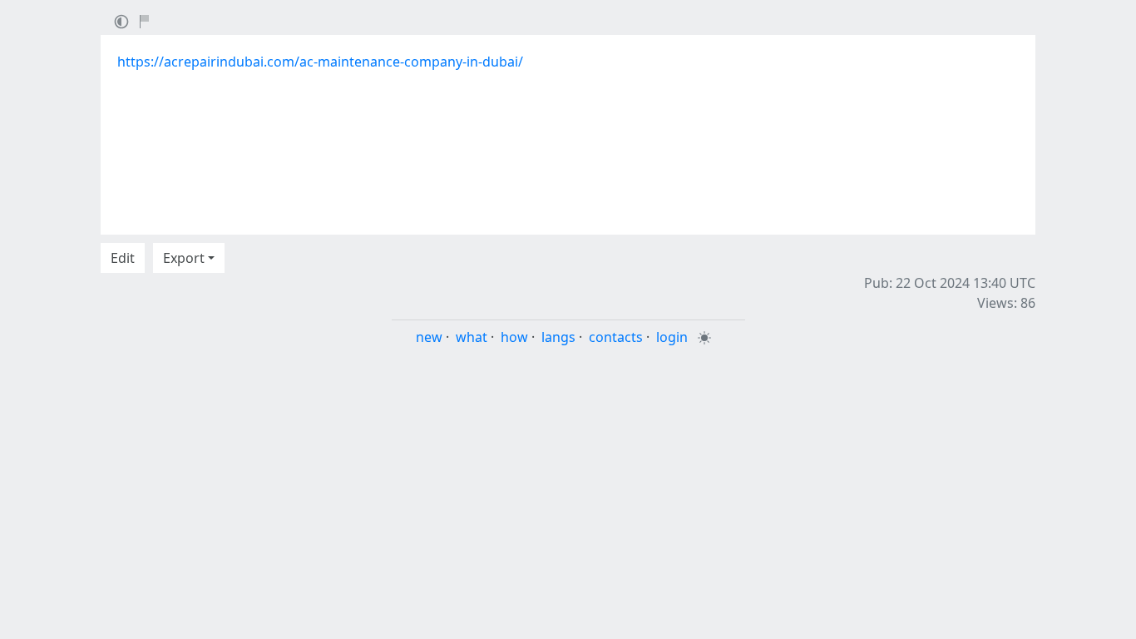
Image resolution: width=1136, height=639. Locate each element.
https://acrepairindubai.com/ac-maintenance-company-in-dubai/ (320, 61)
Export (184, 258)
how (514, 337)
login (672, 337)
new (429, 337)
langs (558, 337)
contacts (616, 337)
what (471, 337)
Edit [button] (123, 258)
